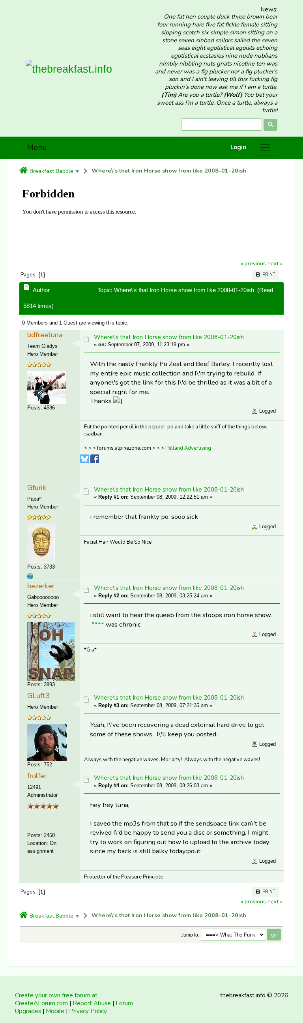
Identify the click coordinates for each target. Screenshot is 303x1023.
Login (238, 147)
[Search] (270, 125)
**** (98, 624)
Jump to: (190, 934)
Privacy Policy (88, 1011)
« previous (253, 263)
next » (274, 263)
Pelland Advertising (188, 448)
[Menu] (265, 148)
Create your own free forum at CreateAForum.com (56, 999)
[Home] (23, 171)
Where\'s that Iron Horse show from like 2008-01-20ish (169, 171)
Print (267, 275)
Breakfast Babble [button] (51, 171)
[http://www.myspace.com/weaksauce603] (30, 576)
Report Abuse (92, 1003)
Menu (37, 147)
